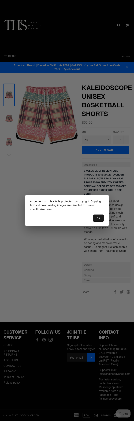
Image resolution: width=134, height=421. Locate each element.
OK (98, 218)
